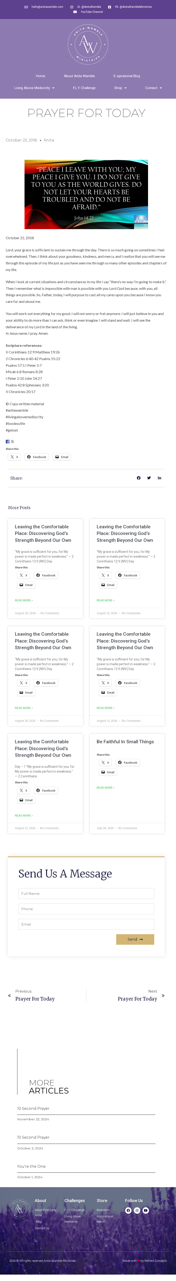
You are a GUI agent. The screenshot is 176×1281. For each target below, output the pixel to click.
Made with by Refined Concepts (145, 1260)
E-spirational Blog (127, 76)
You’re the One (31, 1166)
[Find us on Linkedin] (17, 441)
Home (40, 76)
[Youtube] (146, 1210)
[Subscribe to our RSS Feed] (22, 441)
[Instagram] (137, 1210)
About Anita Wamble (79, 76)
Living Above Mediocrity (32, 88)
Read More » (24, 600)
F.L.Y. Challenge (84, 88)
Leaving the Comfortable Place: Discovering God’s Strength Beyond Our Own (43, 533)
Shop (118, 88)
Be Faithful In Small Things (125, 741)
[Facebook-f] (128, 1210)
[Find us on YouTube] (27, 441)
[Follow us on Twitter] (12, 441)
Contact (151, 88)
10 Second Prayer (33, 1108)
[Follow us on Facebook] (7, 441)
